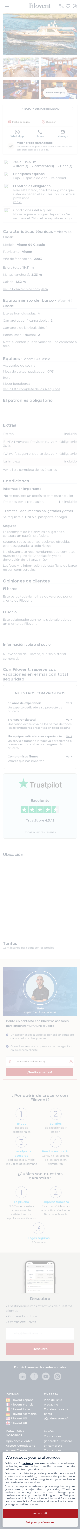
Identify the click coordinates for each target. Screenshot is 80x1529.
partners (27, 1463)
